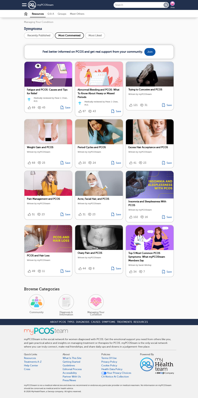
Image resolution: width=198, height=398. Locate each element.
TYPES (70, 322)
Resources (38, 14)
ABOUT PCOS (58, 322)
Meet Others (77, 14)
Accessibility (70, 373)
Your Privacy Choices (118, 373)
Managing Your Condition (38, 22)
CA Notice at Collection (115, 376)
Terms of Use (109, 358)
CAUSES (95, 322)
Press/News (69, 380)
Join (172, 7)
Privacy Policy (109, 361)
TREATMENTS (124, 322)
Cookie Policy (109, 365)
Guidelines (69, 365)
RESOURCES (140, 322)
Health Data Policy (111, 369)
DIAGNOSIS (82, 322)
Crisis (27, 369)
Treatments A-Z (33, 361)
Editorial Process (72, 369)
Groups (62, 14)
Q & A (50, 14)
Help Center (31, 365)
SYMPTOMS (108, 322)
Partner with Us (72, 376)
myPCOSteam (45, 5)
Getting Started (71, 361)
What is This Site (72, 358)
